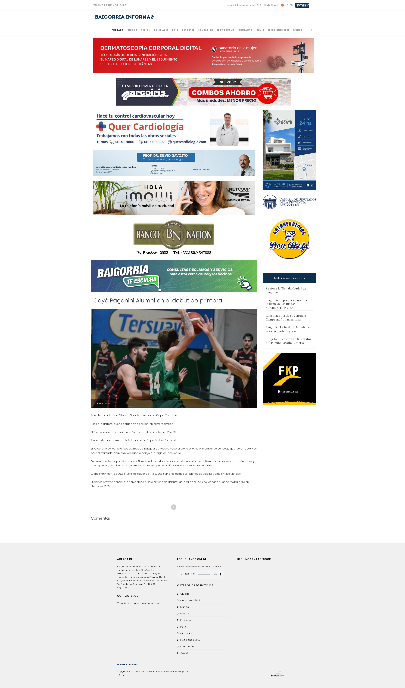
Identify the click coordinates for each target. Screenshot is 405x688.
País (175, 29)
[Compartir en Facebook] (173, 507)
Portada (118, 29)
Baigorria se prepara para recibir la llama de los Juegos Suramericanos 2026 (288, 304)
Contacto (245, 29)
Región (145, 29)
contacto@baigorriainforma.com (139, 603)
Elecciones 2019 (190, 600)
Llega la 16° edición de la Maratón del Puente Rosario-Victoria (289, 341)
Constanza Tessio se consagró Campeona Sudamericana (286, 317)
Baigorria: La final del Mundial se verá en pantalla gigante (288, 329)
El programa (225, 29)
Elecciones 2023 (279, 29)
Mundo (298, 29)
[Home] (124, 16)
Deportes (188, 29)
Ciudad (132, 29)
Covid (260, 29)
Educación (205, 29)
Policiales (161, 29)
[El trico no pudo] (174, 389)
